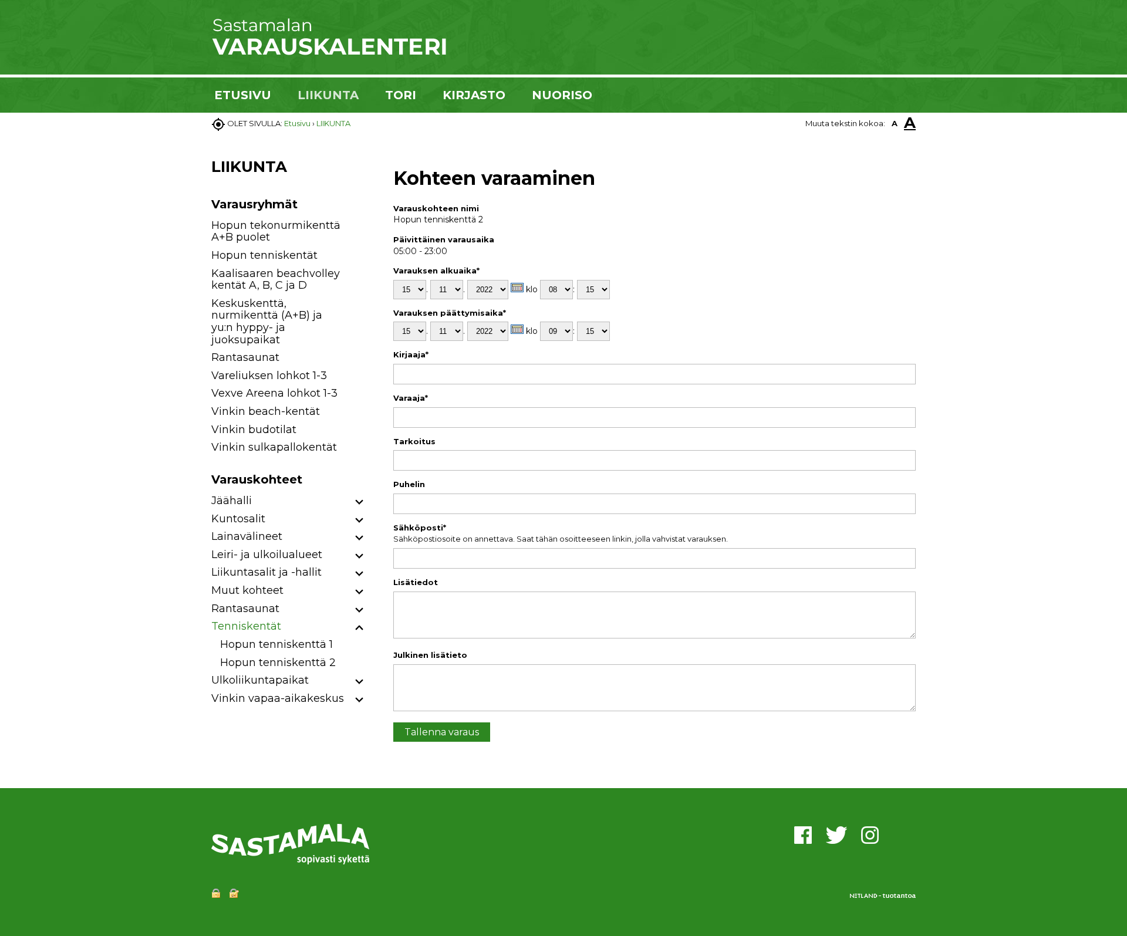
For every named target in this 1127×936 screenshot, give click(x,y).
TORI (400, 95)
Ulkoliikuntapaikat (260, 680)
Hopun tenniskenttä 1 (276, 644)
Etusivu (297, 123)
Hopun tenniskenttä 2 (278, 662)
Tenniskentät (246, 626)
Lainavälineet (246, 536)
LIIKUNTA (328, 95)
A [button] (894, 123)
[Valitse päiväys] (517, 287)
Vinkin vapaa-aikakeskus (277, 698)
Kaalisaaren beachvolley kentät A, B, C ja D (275, 279)
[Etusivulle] (328, 53)
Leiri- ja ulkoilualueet (266, 554)
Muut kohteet (247, 590)
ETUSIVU (242, 95)
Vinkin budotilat (253, 429)
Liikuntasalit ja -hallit (266, 572)
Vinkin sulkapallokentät (274, 447)
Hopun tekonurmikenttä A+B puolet (275, 231)
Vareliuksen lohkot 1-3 (269, 375)
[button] (359, 502)
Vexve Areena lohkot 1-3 (274, 393)
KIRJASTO (474, 95)
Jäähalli (231, 500)
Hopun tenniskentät (264, 255)
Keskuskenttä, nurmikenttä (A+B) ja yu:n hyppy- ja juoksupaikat (266, 321)
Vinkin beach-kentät (265, 411)
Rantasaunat (245, 357)
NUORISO (562, 95)
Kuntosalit (238, 518)
